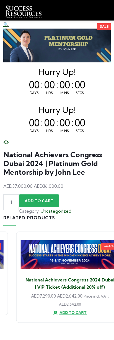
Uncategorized (56, 211)
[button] (6, 24)
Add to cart (39, 200)
